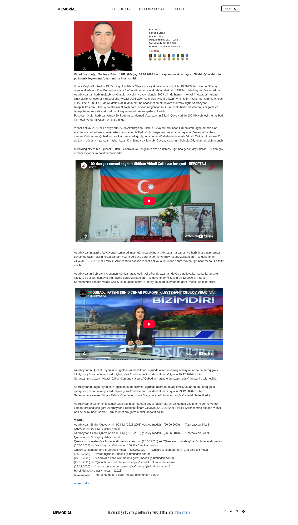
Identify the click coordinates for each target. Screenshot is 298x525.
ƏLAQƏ (180, 9)
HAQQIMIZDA (121, 9)
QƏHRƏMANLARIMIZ (152, 9)
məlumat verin (182, 512)
